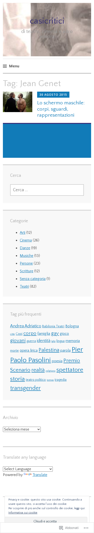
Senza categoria (33, 279)
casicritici (47, 21)
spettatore (69, 370)
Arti (22, 232)
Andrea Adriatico (25, 326)
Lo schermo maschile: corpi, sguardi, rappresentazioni (61, 109)
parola (65, 350)
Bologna (72, 326)
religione (50, 370)
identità (43, 340)
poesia (57, 361)
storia (17, 379)
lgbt (53, 341)
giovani (18, 340)
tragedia (61, 380)
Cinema (26, 240)
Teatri (24, 286)
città (12, 334)
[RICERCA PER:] (47, 190)
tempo (50, 380)
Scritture (26, 271)
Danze (25, 248)
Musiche (26, 256)
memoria (73, 341)
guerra (31, 341)
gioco (64, 333)
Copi (19, 334)
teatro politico (36, 380)
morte (14, 351)
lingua (60, 341)
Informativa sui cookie (22, 512)
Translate (40, 475)
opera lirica (29, 350)
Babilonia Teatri (53, 326)
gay (55, 333)
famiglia (43, 333)
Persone (26, 263)
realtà (38, 370)
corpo (29, 333)
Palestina (49, 350)
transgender (25, 388)
